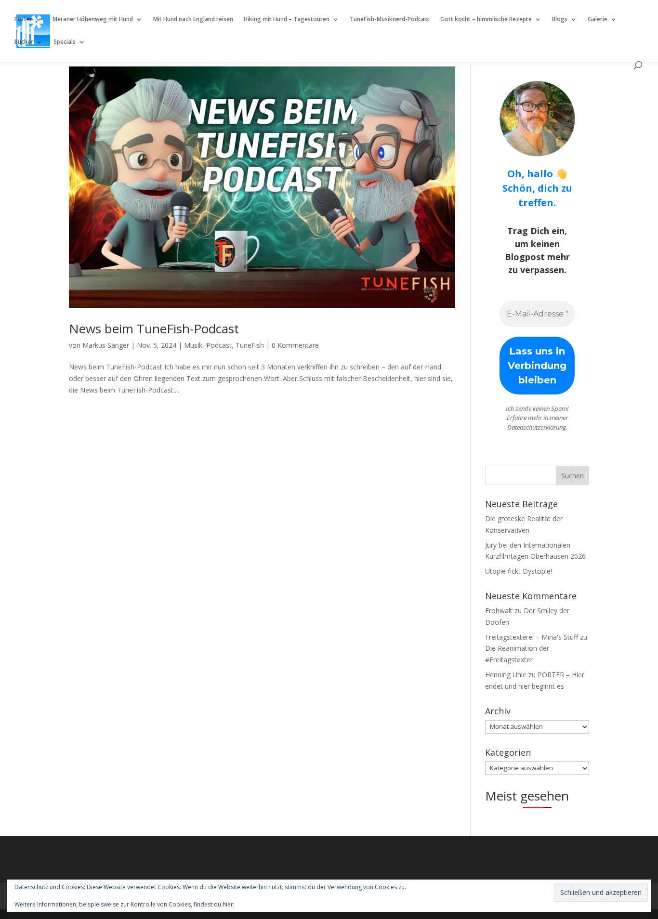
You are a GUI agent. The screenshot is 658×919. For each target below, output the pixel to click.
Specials (64, 42)
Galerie (597, 19)
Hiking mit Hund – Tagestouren (286, 19)
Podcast (219, 345)
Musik (193, 345)
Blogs (559, 19)
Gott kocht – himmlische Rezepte (486, 19)
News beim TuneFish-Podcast (154, 328)
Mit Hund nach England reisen (193, 19)
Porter (23, 19)
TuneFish (250, 345)
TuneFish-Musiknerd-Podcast (390, 19)
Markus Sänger (105, 345)
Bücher (23, 42)
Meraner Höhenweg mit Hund (93, 19)
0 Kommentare (295, 345)
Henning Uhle (505, 674)
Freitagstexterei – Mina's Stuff (531, 637)
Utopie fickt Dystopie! (518, 571)
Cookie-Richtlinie (258, 904)
